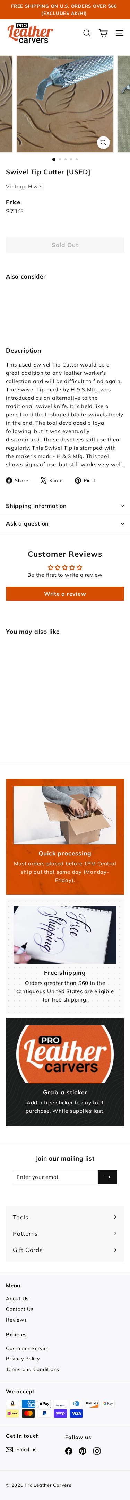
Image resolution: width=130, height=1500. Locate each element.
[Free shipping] (65, 935)
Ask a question (27, 523)
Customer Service (28, 1348)
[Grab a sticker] (65, 1054)
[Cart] (103, 33)
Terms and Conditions (32, 1369)
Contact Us (20, 1309)
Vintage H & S (24, 186)
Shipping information (36, 505)
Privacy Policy (23, 1359)
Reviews (16, 1320)
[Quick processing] (65, 815)
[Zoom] (103, 142)
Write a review (65, 593)
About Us (17, 1299)
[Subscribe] (107, 1177)
